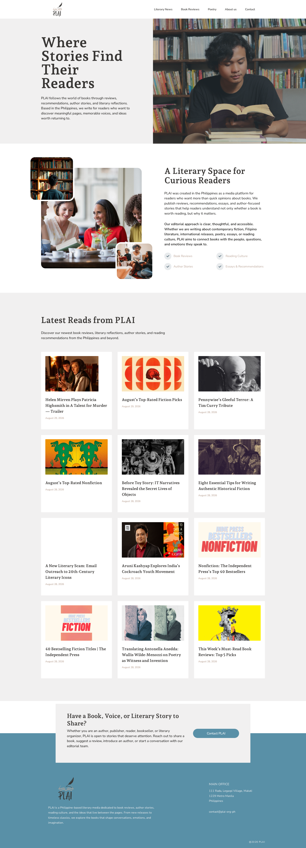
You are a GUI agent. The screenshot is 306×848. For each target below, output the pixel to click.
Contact (250, 9)
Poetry (212, 9)
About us (231, 9)
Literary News (163, 9)
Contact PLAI (216, 733)
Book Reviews (190, 9)
